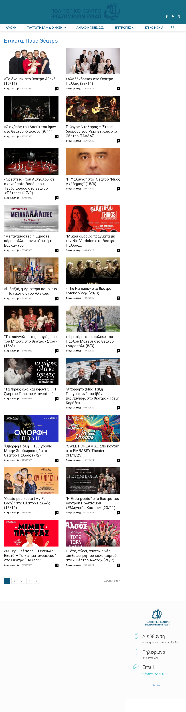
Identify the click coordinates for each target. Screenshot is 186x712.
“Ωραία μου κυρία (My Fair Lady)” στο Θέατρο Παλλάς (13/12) (27, 503)
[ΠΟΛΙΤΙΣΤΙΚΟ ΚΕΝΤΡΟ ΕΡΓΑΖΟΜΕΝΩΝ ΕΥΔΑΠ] (157, 617)
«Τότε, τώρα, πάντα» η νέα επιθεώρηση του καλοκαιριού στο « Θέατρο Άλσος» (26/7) (91, 555)
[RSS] (173, 17)
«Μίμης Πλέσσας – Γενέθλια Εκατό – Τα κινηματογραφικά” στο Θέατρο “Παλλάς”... (30, 555)
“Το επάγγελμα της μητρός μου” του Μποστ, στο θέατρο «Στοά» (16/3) (31, 341)
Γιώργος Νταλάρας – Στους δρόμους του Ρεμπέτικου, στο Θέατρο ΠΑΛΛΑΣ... (91, 131)
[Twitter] (179, 17)
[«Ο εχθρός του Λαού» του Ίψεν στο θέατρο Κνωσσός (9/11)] (31, 109)
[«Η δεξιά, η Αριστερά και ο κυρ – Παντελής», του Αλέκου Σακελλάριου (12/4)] (31, 271)
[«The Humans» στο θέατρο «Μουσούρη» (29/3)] (93, 270)
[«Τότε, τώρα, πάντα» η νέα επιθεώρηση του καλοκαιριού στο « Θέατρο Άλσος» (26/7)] (93, 533)
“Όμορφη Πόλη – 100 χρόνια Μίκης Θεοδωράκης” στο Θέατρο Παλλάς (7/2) (28, 450)
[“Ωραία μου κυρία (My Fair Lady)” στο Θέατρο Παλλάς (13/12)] (31, 480)
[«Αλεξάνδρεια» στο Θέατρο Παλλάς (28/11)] (93, 61)
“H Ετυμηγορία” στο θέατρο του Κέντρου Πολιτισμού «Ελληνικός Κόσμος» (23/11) (92, 503)
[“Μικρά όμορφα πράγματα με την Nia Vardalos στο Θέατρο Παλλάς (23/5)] (93, 218)
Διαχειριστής (11, 88)
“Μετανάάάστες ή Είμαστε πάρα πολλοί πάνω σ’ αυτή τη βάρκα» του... (28, 240)
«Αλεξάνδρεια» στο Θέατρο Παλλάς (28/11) (89, 81)
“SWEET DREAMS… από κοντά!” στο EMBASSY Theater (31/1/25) (93, 450)
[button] (172, 27)
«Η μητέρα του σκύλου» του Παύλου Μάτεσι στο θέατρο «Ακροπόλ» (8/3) (90, 341)
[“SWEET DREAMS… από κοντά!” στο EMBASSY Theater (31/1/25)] (93, 428)
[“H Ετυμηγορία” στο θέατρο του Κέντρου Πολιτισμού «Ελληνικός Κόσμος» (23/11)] (93, 480)
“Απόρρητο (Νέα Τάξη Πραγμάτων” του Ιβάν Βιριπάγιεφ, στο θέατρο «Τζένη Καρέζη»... (92, 396)
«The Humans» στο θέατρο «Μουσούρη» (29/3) (88, 290)
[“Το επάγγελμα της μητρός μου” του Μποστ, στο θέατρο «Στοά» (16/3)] (31, 319)
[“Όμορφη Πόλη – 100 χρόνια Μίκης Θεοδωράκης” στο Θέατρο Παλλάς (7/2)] (31, 428)
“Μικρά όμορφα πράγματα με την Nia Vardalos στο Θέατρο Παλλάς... (90, 240)
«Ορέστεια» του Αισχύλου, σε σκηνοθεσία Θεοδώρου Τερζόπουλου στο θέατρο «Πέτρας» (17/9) (29, 186)
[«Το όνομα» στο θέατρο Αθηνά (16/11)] (31, 61)
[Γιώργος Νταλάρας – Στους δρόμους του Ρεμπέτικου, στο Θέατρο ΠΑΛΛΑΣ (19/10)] (93, 109)
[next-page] (37, 581)
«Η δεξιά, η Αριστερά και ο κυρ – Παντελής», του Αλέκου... (30, 291)
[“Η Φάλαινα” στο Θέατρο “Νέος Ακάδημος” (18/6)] (93, 161)
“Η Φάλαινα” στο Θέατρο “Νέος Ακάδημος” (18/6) (93, 181)
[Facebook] (166, 17)
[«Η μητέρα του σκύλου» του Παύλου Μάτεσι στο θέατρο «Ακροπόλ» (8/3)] (93, 319)
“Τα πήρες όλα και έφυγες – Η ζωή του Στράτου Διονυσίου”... (30, 391)
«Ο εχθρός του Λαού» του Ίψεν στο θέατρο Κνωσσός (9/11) (30, 129)
